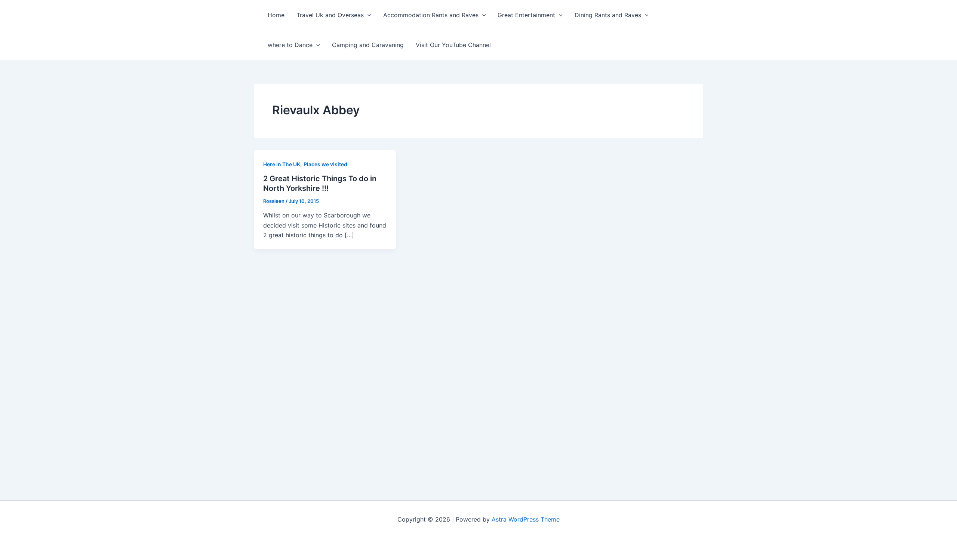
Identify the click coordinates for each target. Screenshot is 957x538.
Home (276, 15)
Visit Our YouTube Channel (453, 45)
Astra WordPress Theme (526, 519)
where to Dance (290, 45)
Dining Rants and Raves (608, 15)
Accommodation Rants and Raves (430, 15)
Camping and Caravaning (368, 45)
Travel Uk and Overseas (330, 15)
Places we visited (325, 164)
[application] (367, 15)
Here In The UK (281, 164)
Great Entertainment (526, 15)
